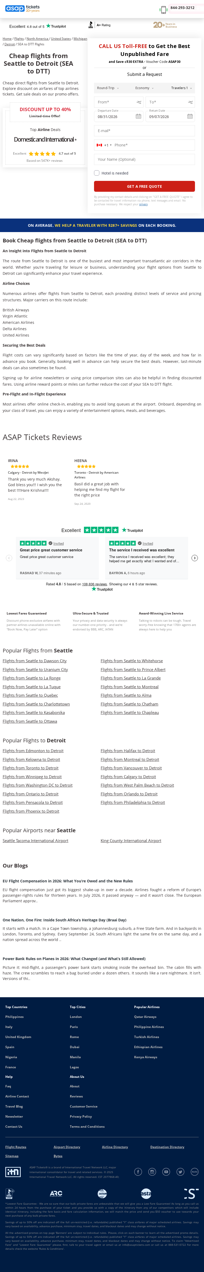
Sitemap (12, 1156)
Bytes (58, 1156)
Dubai (74, 1047)
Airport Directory (67, 1147)
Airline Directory (115, 1147)
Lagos (74, 1067)
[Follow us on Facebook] (138, 1172)
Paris (74, 1027)
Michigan (80, 38)
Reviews (76, 1096)
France (10, 1067)
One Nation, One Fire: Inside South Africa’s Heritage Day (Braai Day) (64, 919)
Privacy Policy (81, 1116)
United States (61, 38)
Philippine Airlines (149, 1027)
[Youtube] (166, 1172)
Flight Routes (15, 1147)
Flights (19, 38)
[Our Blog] (194, 1172)
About (74, 1086)
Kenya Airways (145, 1057)
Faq (8, 1086)
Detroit (10, 44)
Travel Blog (14, 1106)
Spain (9, 1047)
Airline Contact (17, 1096)
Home (7, 38)
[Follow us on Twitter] (180, 1172)
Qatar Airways (145, 1016)
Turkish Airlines (146, 1037)
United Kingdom (18, 1037)
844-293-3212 (182, 7)
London (76, 1016)
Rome (74, 1037)
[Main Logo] (22, 9)
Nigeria (11, 1057)
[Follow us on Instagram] (152, 1172)
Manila (75, 1057)
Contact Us (13, 1126)
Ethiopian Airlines (148, 1047)
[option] (36, 479)
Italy (8, 1027)
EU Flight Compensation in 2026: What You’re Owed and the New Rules (68, 880)
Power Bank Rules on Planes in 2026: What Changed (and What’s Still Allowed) (74, 958)
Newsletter (14, 1116)
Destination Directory (167, 1147)
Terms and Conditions (87, 1126)
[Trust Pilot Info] (165, 25)
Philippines (14, 1016)
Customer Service (83, 1106)
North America (38, 38)
